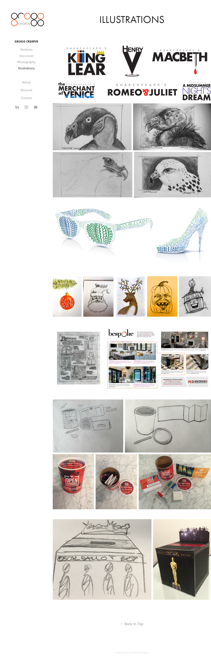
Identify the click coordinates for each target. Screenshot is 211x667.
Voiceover (26, 55)
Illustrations (26, 68)
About (26, 82)
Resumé (26, 90)
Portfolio (26, 49)
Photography (26, 62)
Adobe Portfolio (139, 652)
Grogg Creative (26, 41)
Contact (26, 98)
